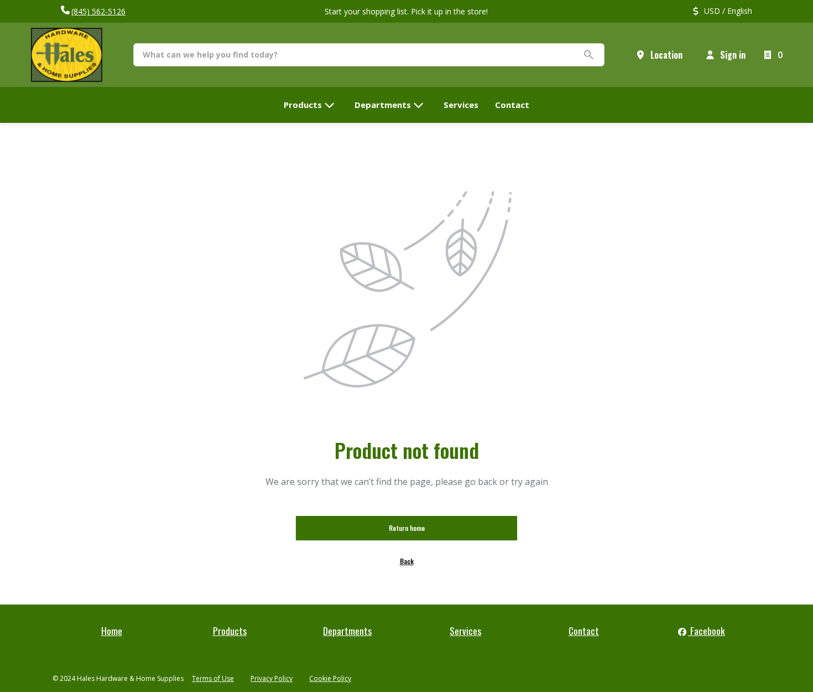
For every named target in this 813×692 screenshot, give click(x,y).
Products (230, 630)
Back (407, 561)
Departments (347, 630)
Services (465, 630)
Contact (584, 630)
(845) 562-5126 (98, 11)
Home (111, 630)
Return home (407, 528)
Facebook (706, 630)
